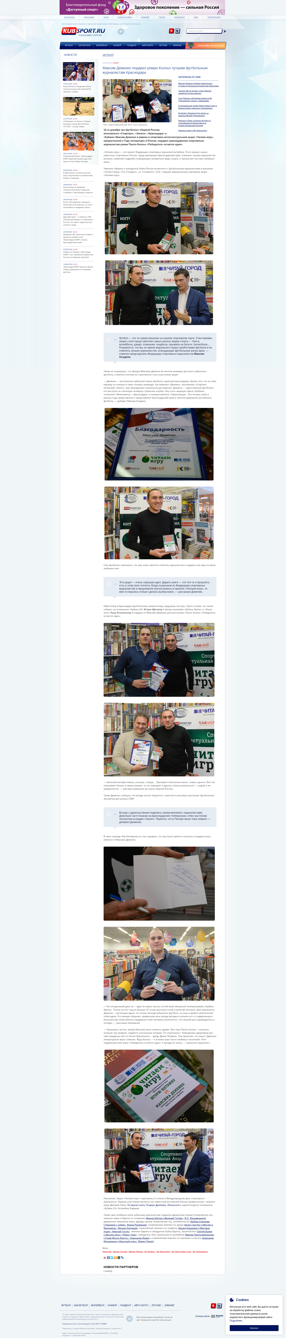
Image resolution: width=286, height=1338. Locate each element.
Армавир (145, 17)
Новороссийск (125, 17)
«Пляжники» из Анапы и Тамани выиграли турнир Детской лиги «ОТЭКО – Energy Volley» (76, 124)
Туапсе (162, 17)
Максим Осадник (120, 1252)
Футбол (69, 45)
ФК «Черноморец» (200, 1252)
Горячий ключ (214, 17)
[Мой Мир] (119, 1257)
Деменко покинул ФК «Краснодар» (192, 131)
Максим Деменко (136, 1252)
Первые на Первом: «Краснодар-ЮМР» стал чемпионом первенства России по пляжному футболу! (78, 254)
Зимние (177, 45)
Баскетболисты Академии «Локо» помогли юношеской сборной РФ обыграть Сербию (77, 89)
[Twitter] (112, 1257)
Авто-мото (147, 45)
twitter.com (177, 31)
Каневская (179, 17)
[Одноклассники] (115, 1257)
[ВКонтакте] (108, 1257)
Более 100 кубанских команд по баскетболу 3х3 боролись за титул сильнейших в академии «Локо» (77, 204)
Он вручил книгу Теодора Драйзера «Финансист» (154, 1205)
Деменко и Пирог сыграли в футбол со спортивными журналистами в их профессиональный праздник (194, 123)
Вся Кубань (69, 17)
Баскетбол (85, 45)
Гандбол (131, 45)
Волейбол (101, 45)
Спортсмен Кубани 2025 (210, 46)
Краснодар (89, 17)
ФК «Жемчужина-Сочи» (181, 1252)
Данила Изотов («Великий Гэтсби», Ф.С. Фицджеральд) (176, 1218)
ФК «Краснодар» (163, 1252)
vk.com (171, 31)
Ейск (196, 17)
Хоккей (117, 45)
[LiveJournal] (122, 1257)
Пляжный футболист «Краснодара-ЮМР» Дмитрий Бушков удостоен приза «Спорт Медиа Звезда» (78, 158)
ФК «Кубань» (149, 1252)
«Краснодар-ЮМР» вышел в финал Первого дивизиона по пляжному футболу (78, 269)
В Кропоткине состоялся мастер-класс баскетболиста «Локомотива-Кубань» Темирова (78, 175)
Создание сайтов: (202, 1316)
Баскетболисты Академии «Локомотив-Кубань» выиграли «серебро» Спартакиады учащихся (78, 189)
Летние (163, 45)
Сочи (106, 17)
